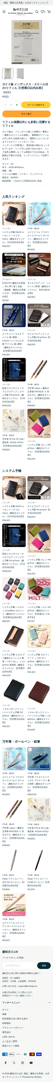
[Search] (37, 11)
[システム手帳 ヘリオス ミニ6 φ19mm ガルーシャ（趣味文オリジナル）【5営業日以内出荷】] (14, 588)
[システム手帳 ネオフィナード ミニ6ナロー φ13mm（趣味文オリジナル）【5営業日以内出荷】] (39, 636)
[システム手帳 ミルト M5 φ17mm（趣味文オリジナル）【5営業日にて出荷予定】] (39, 588)
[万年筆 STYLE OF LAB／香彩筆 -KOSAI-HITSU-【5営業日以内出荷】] (14, 420)
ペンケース (31, 279)
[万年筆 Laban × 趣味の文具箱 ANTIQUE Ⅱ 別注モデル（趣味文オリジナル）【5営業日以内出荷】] (39, 369)
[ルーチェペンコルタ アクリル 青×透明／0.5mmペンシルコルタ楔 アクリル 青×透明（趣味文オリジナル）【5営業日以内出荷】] (14, 315)
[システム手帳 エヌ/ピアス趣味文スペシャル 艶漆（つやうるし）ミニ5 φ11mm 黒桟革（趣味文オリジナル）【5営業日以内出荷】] (14, 636)
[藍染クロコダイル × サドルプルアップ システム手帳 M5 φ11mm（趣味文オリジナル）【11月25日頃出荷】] (14, 369)
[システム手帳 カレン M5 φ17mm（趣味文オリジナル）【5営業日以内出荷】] (39, 423)
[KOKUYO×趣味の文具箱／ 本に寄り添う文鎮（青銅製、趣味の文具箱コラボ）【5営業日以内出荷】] (14, 264)
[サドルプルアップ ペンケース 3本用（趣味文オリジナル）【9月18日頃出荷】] (39, 264)
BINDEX (7, 92)
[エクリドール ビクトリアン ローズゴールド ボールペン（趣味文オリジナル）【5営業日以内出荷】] (14, 904)
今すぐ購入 (26, 114)
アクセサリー (7, 279)
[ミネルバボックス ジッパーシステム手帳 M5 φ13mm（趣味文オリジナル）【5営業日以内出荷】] (14, 690)
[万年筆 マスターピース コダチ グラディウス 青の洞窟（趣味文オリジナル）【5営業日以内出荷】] (39, 758)
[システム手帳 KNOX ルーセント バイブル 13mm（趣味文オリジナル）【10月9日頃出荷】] (14, 213)
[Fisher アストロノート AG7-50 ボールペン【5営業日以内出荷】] (14, 860)
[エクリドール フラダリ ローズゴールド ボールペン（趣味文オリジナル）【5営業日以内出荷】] (39, 213)
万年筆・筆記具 (33, 228)
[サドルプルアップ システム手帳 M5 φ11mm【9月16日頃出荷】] (39, 315)
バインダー (6, 228)
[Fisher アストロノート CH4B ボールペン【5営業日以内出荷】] (39, 860)
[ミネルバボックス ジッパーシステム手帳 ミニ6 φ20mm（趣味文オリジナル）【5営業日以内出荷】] (39, 692)
